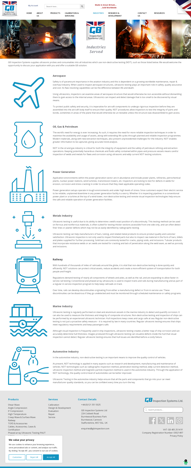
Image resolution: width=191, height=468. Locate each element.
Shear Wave (14, 404)
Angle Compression (17, 407)
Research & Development (115, 14)
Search (145, 410)
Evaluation (53, 411)
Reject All (34, 457)
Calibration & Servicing (72, 14)
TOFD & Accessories (17, 423)
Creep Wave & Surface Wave (21, 417)
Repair (51, 414)
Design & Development (59, 407)
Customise (17, 457)
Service (51, 417)
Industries (98, 13)
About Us (40, 14)
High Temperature (17, 414)
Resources (159, 13)
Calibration (53, 404)
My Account (32, 5)
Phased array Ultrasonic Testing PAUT (27, 432)
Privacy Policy (176, 435)
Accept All (51, 457)
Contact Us (142, 14)
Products (55, 13)
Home (29, 13)
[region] (33, 449)
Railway (11, 420)
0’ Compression (15, 411)
